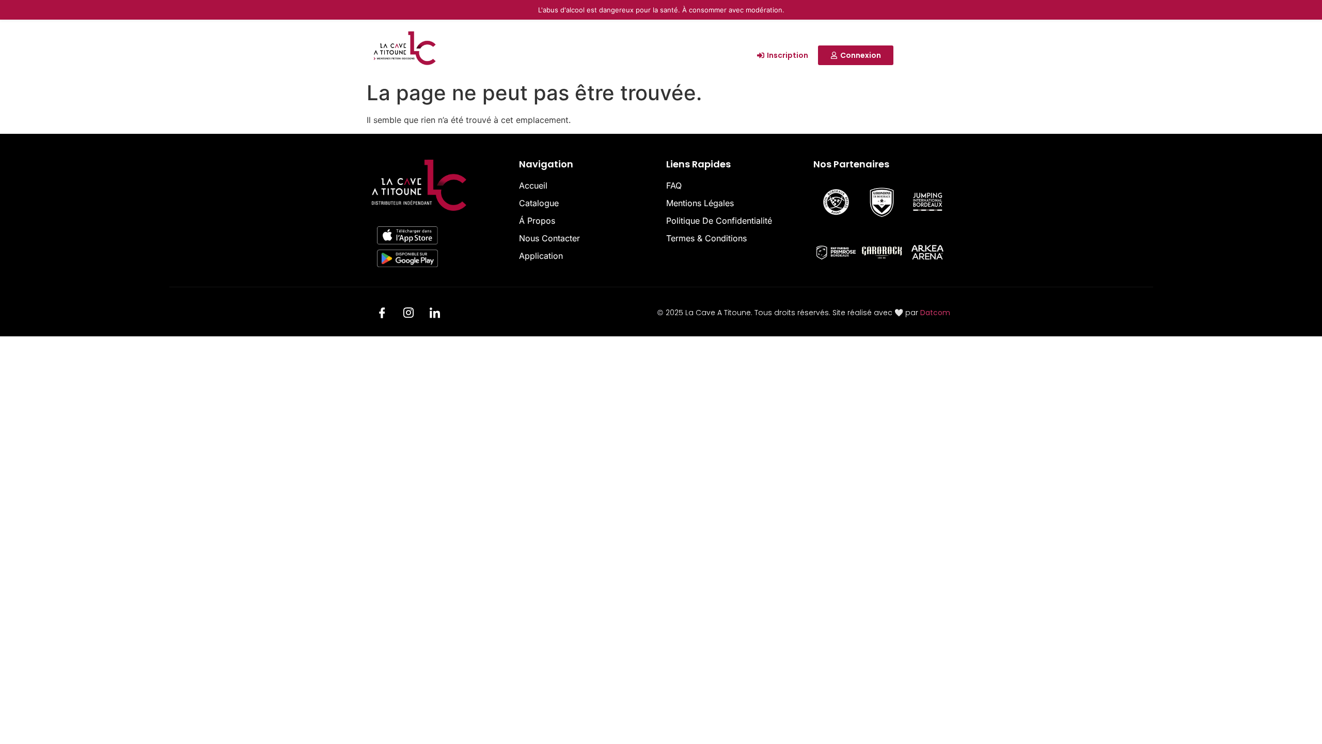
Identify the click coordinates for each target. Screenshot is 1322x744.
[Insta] (408, 314)
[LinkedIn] (434, 314)
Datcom (935, 312)
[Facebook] (382, 314)
